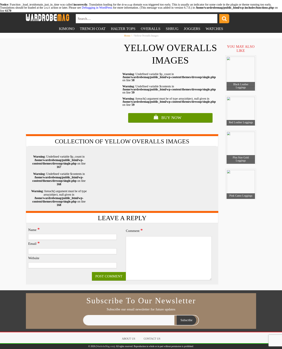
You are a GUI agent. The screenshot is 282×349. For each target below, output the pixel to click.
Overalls (150, 28)
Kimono (66, 28)
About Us (128, 338)
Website (33, 258)
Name (34, 229)
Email (34, 243)
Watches (214, 28)
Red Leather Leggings (241, 122)
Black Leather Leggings (240, 86)
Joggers (192, 28)
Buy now (171, 117)
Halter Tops (123, 28)
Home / (128, 35)
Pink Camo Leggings (240, 195)
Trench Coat (93, 28)
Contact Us (152, 338)
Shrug (172, 28)
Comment (134, 230)
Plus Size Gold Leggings (241, 159)
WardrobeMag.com (105, 346)
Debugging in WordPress (97, 7)
